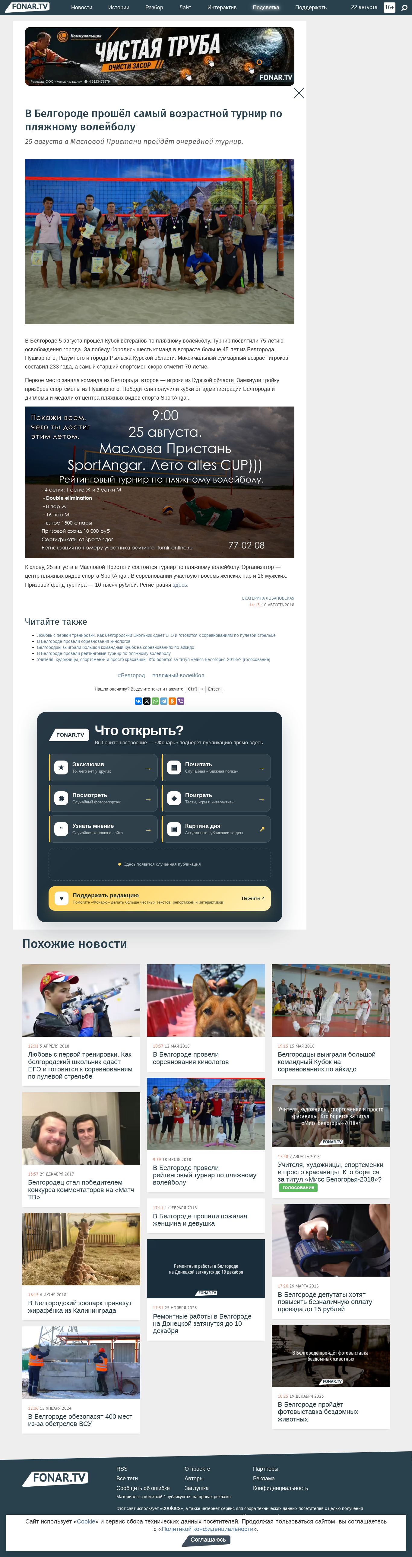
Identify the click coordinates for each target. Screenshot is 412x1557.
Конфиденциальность (280, 1488)
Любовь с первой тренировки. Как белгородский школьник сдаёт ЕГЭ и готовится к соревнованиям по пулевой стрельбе (156, 635)
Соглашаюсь (208, 1539)
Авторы (194, 1478)
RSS (122, 1468)
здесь (180, 585)
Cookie (86, 1521)
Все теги (127, 1478)
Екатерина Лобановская (268, 598)
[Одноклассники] (172, 701)
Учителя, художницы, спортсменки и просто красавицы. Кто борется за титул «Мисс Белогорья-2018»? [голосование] (153, 659)
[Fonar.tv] (27, 7)
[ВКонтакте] (138, 701)
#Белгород (131, 675)
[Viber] (180, 701)
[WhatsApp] (155, 701)
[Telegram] (163, 701)
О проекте (197, 1468)
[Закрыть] (299, 93)
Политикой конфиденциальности (207, 1529)
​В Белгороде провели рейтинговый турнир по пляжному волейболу (104, 653)
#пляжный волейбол (178, 675)
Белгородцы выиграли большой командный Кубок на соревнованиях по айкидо (115, 647)
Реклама (264, 1478)
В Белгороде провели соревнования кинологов (83, 641)
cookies (171, 1508)
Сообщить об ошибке (143, 1488)
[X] (147, 701)
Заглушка (197, 1488)
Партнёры (265, 1468)
